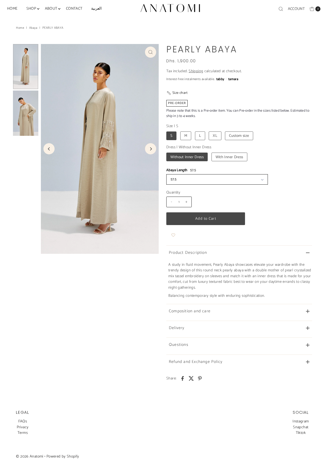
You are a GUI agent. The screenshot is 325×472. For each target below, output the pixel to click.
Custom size (239, 135)
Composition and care (189, 311)
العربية (96, 8)
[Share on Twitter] (191, 378)
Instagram (300, 421)
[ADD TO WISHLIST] (173, 235)
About (51, 8)
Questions (178, 344)
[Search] (280, 9)
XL (215, 135)
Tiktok (301, 433)
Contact (74, 8)
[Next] (150, 148)
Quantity (173, 192)
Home (12, 8)
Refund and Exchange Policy (195, 361)
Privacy (23, 427)
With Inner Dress (229, 157)
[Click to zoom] (150, 52)
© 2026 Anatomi (29, 456)
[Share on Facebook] (182, 378)
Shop (31, 8)
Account (296, 9)
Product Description (188, 252)
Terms (23, 433)
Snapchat (300, 427)
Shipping (196, 71)
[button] (177, 93)
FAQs (22, 421)
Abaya (33, 27)
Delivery (177, 327)
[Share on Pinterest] (200, 378)
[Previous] (49, 148)
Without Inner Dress (187, 157)
